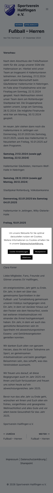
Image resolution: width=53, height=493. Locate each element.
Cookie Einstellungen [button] (18, 251)
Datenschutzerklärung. (32, 243)
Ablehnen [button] (26, 257)
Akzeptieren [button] (40, 251)
